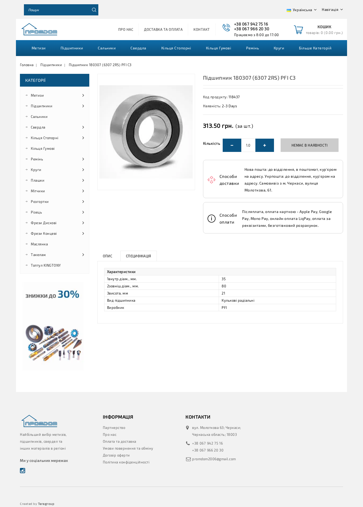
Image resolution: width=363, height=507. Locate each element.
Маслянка (39, 244)
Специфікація (138, 256)
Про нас (110, 434)
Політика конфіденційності (126, 462)
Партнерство (114, 427)
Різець (36, 212)
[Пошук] (92, 10)
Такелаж (38, 255)
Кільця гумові (218, 48)
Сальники (107, 48)
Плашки (37, 180)
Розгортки (40, 201)
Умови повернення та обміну (128, 448)
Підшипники (51, 65)
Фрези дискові (44, 223)
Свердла (138, 48)
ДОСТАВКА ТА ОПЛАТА (163, 29)
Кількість (211, 143)
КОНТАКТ (201, 29)
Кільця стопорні (176, 48)
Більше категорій (315, 48)
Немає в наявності (310, 145)
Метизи (39, 48)
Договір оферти (116, 455)
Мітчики (38, 191)
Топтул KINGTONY (46, 265)
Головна (27, 65)
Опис (107, 256)
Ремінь (252, 48)
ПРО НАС (125, 29)
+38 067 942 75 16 (207, 443)
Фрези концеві (44, 233)
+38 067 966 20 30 (208, 450)
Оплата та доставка (119, 441)
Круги (279, 48)
